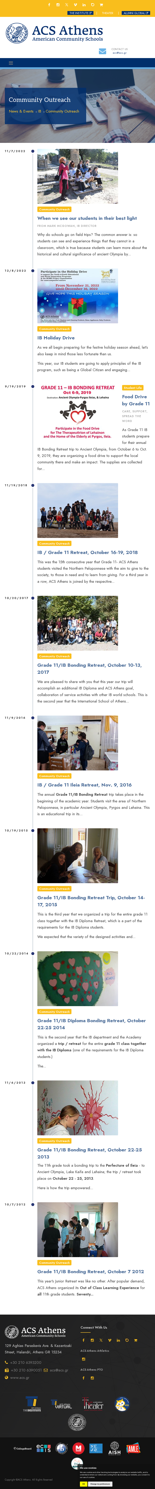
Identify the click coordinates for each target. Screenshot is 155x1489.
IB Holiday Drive (56, 337)
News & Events (21, 111)
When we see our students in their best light (87, 218)
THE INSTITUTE (78, 13)
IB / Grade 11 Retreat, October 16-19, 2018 (87, 552)
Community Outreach (62, 111)
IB (39, 111)
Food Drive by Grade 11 (136, 400)
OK (83, 1484)
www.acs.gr (19, 1377)
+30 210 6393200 (25, 1362)
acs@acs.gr (59, 1370)
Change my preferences (100, 1484)
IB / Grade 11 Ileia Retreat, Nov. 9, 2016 (84, 784)
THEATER (107, 13)
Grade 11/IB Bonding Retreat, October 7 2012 (90, 1271)
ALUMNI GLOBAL (134, 13)
